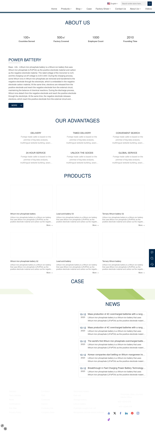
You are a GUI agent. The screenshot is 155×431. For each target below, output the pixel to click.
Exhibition (45, 391)
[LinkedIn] (126, 413)
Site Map (13, 408)
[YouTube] (109, 413)
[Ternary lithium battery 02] (123, 197)
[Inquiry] (152, 264)
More (14, 105)
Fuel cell (77, 395)
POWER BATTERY (24, 59)
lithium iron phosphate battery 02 (24, 261)
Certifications (14, 404)
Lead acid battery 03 (65, 213)
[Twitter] (115, 413)
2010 (130, 37)
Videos (148, 8)
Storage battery (80, 399)
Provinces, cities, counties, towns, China (132, 395)
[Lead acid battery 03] (77, 197)
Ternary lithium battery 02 (113, 213)
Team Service (15, 395)
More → (49, 225)
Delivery (12, 391)
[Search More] (152, 258)
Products (65, 8)
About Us (134, 8)
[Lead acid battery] (77, 245)
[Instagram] (138, 413)
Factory (44, 404)
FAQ (43, 395)
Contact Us (120, 8)
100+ (26, 37)
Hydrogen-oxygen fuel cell (85, 408)
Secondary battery (81, 391)
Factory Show (102, 8)
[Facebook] (120, 413)
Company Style (47, 412)
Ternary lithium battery (111, 261)
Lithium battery (80, 404)
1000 (95, 37)
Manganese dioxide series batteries (89, 412)
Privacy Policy (15, 412)
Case (89, 8)
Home (54, 8)
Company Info (47, 408)
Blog (78, 8)
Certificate (45, 399)
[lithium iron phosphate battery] (31, 197)
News (11, 399)
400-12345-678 (124, 401)
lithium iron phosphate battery (23, 213)
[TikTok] (109, 419)
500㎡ (61, 37)
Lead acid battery (63, 261)
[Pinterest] (132, 413)
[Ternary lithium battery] (123, 245)
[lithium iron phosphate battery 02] (31, 245)
